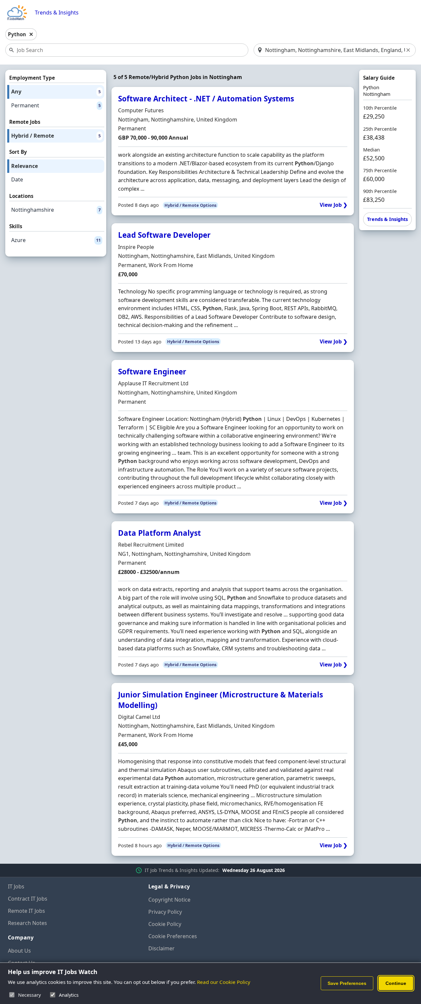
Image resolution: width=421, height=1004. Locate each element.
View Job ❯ (333, 205)
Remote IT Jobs (26, 910)
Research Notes (27, 923)
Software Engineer (152, 371)
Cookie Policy (164, 924)
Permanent (56, 105)
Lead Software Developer (164, 235)
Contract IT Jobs (27, 898)
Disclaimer (161, 948)
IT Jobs (16, 886)
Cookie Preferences (172, 936)
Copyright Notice (169, 899)
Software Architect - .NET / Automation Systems (206, 99)
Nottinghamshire (56, 209)
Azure (56, 240)
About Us (19, 950)
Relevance (24, 166)
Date (17, 179)
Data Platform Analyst (159, 533)
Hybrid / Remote (56, 135)
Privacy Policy (165, 911)
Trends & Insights (57, 13)
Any (56, 91)
